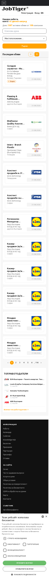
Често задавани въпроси (13, 473)
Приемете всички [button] (24, 563)
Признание (7, 447)
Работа (6, 429)
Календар (7, 432)
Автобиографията (10, 510)
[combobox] (42, 516)
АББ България (16, 401)
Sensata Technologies (19, 391)
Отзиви (6, 458)
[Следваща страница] (41, 363)
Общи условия (9, 480)
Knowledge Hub (9, 440)
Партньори (7, 451)
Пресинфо (7, 455)
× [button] (46, 516)
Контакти (7, 499)
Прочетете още (8, 534)
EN (42, 13)
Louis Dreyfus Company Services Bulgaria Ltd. (27, 384)
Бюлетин (7, 444)
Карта (5, 495)
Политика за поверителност (15, 484)
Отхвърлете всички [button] (25, 569)
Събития (6, 436)
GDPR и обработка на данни (14, 491)
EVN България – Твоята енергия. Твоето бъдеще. (27, 379)
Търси (24, 46)
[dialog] (24, 546)
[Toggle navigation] (4, 3)
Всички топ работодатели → (16, 409)
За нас (5, 469)
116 (36, 363)
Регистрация (27, 13)
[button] (24, 574)
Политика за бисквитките (13, 488)
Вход (37, 13)
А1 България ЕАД (17, 396)
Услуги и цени (9, 477)
